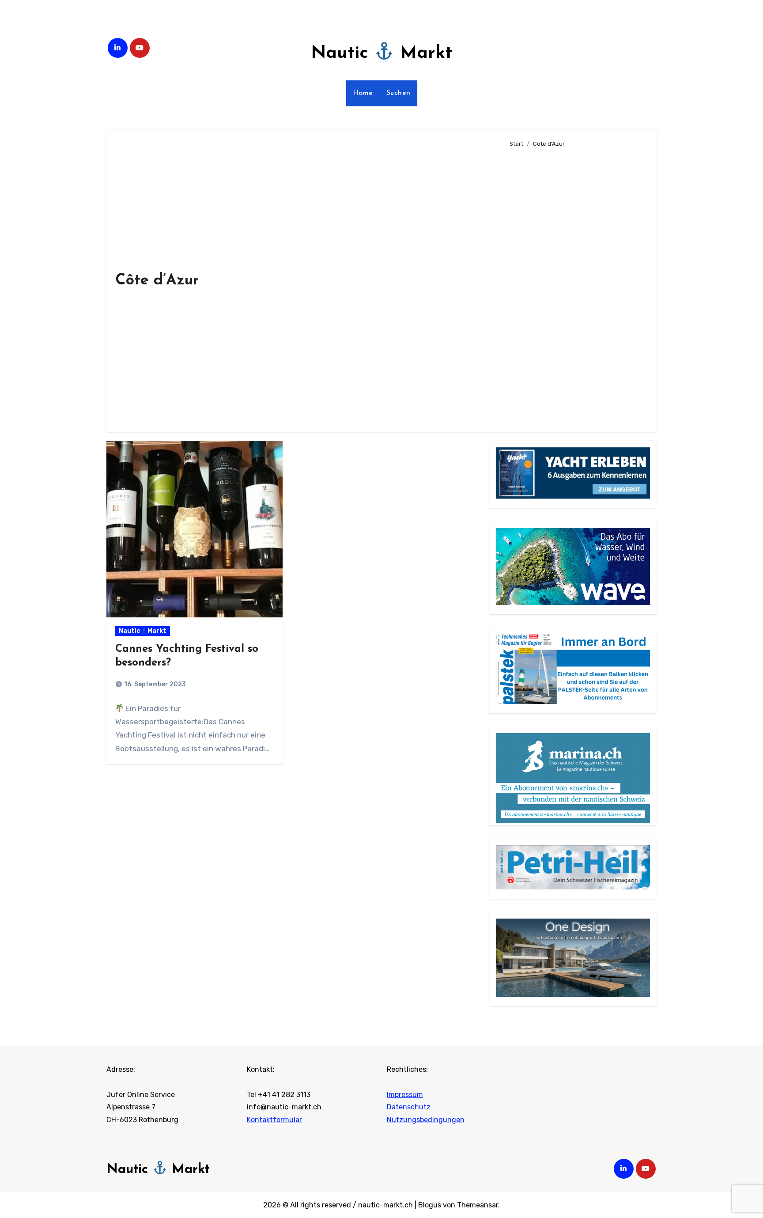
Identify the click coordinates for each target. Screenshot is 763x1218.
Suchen (398, 93)
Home (363, 93)
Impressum (405, 1094)
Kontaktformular (274, 1120)
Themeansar (477, 1205)
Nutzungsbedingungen (426, 1120)
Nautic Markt (381, 53)
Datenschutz (409, 1107)
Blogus (429, 1205)
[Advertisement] (576, 286)
